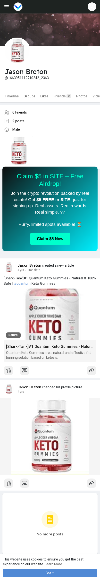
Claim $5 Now (50, 238)
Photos (82, 96)
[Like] (50, 372)
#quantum (22, 283)
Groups (29, 96)
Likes (44, 96)
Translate (33, 270)
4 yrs (20, 270)
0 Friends (19, 112)
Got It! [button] (50, 573)
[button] (92, 6)
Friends (61, 96)
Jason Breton (29, 265)
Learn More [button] (53, 564)
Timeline (12, 96)
